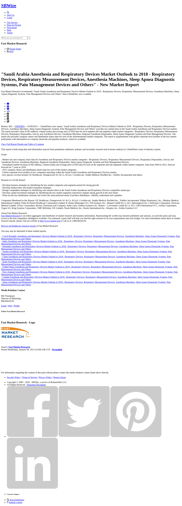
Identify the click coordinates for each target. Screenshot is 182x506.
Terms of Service (29, 377)
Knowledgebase (17, 500)
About (10, 33)
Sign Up (10, 15)
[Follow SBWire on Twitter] (84, 436)
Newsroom (12, 27)
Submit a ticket (15, 502)
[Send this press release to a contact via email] (8, 103)
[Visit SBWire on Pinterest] (136, 436)
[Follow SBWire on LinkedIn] (32, 488)
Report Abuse (59, 377)
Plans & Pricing (14, 25)
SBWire (8, 5)
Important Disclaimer (36, 385)
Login (9, 17)
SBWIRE (19, 126)
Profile (17, 306)
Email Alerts (15, 49)
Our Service (12, 22)
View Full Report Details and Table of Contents (22, 144)
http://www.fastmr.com (50, 221)
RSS (11, 51)
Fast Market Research (11, 216)
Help (9, 30)
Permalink (57, 349)
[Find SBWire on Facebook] (32, 436)
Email (3, 306)
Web (10, 306)
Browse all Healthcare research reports (18, 226)
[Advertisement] (91, 61)
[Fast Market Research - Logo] (15, 337)
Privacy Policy (45, 377)
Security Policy (13, 377)
